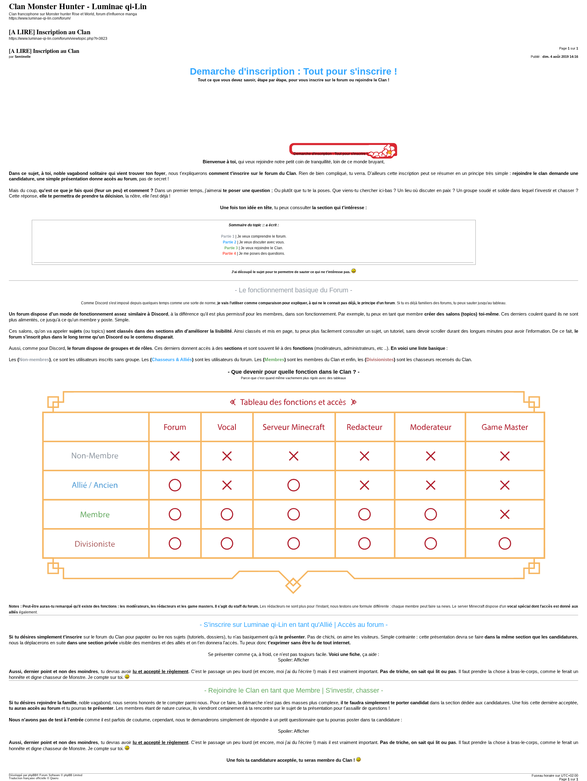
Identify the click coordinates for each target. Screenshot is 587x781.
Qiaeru (54, 778)
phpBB (32, 775)
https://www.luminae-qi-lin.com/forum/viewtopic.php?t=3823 (58, 38)
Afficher (301, 659)
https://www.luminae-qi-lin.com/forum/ (40, 18)
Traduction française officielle (27, 778)
